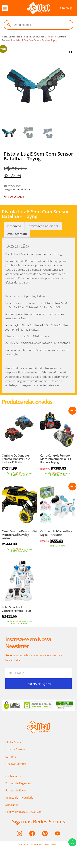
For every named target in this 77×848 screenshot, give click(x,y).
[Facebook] (32, 833)
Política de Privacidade (19, 797)
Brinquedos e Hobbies (20, 36)
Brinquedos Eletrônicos (44, 36)
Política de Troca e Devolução (23, 812)
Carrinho (10, 756)
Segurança (11, 804)
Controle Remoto (22, 189)
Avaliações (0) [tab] (17, 234)
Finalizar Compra (15, 763)
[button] (5, 8)
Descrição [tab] (14, 226)
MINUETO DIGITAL (48, 844)
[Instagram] (19, 833)
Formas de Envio (15, 790)
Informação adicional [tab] (43, 226)
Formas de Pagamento (19, 783)
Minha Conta (13, 742)
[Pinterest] (45, 833)
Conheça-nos (13, 776)
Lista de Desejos (15, 749)
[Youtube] (58, 833)
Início (4, 36)
